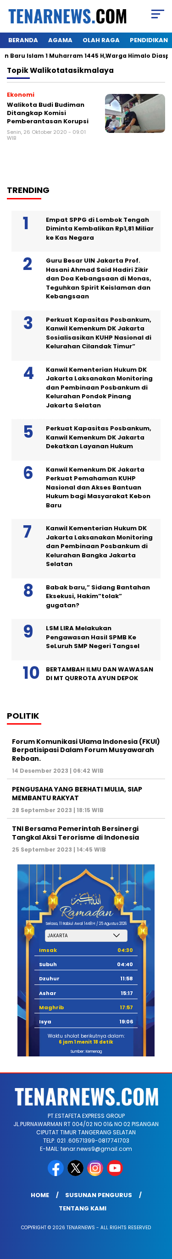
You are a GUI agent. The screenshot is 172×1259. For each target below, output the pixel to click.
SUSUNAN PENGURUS (98, 1195)
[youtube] (116, 1174)
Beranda (23, 40)
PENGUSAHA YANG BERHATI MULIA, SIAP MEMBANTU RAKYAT (77, 793)
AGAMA (60, 40)
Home (40, 1195)
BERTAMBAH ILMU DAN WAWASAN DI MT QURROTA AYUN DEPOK (99, 674)
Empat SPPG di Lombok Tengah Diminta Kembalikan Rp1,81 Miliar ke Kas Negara (100, 228)
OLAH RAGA (101, 40)
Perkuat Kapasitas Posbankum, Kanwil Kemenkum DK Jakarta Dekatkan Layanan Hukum (98, 437)
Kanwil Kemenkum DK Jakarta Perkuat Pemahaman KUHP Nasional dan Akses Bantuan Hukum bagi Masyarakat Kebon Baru (98, 487)
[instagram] (96, 1174)
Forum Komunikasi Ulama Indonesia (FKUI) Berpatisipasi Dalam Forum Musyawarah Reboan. (86, 750)
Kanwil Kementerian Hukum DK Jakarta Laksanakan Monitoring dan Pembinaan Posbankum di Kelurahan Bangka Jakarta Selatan (99, 546)
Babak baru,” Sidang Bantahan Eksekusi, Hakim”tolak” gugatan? (98, 596)
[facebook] (57, 1174)
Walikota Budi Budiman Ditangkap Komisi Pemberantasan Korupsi (48, 112)
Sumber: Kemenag (86, 1051)
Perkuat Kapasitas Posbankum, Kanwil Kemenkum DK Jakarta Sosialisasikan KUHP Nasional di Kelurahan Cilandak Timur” (98, 333)
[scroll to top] (159, 1205)
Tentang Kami (82, 1208)
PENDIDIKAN (149, 40)
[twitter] (76, 1174)
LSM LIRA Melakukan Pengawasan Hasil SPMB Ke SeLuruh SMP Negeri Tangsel (92, 637)
